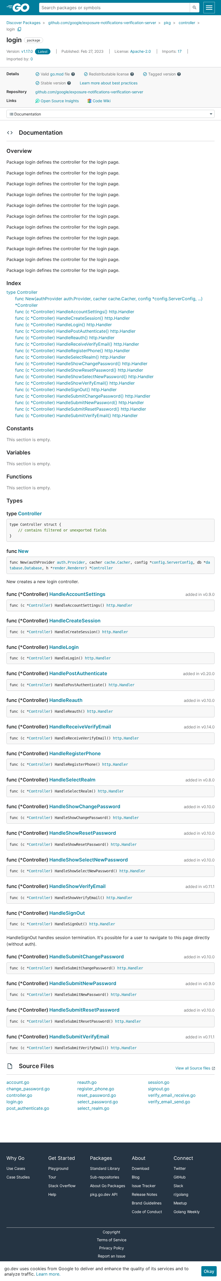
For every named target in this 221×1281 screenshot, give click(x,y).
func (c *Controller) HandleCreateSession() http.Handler (72, 318)
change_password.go (28, 1088)
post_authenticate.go (27, 1108)
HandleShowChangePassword (84, 806)
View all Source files (192, 1068)
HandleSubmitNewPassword (82, 983)
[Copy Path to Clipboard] (19, 29)
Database (33, 568)
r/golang (181, 1194)
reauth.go (87, 1082)
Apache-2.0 (140, 51)
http (110, 605)
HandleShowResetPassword (82, 833)
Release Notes (144, 1194)
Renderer (76, 568)
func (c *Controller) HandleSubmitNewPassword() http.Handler (79, 402)
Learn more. (48, 1274)
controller (187, 22)
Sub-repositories (104, 1177)
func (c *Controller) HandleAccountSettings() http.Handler (74, 311)
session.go (159, 1082)
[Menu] (110, 114)
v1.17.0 (20, 51)
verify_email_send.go (169, 1101)
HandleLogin (64, 647)
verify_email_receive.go (172, 1095)
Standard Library (105, 1168)
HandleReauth (65, 700)
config (158, 562)
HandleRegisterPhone (75, 753)
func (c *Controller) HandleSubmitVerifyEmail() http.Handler (76, 415)
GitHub (180, 1177)
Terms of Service (111, 1239)
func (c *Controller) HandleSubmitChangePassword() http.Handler (82, 396)
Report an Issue (111, 1256)
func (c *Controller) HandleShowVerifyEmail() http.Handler (75, 383)
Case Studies (18, 1177)
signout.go (159, 1088)
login (10, 29)
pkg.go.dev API (104, 1194)
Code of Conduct (147, 1211)
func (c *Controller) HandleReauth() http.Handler (65, 337)
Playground (58, 1168)
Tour (52, 1177)
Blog (136, 1177)
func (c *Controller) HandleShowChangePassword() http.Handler (81, 363)
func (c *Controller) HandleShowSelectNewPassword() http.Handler (84, 376)
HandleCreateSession (75, 620)
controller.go (19, 1095)
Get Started (61, 1158)
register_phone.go (95, 1088)
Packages (101, 1158)
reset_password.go (96, 1095)
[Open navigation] (209, 7)
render (59, 568)
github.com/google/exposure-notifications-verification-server (102, 22)
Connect (183, 1158)
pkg (167, 22)
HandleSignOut (67, 913)
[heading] (22, 7)
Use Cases (15, 1168)
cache (109, 562)
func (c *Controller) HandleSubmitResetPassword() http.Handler (80, 409)
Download (140, 1168)
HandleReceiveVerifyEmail (80, 726)
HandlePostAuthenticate (78, 673)
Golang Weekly (187, 1211)
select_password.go (97, 1101)
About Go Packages (107, 1185)
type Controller (21, 292)
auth (61, 562)
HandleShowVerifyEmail (77, 886)
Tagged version (162, 74)
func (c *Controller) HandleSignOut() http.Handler (66, 389)
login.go (14, 1101)
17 (172, 51)
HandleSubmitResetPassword (84, 1010)
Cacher (123, 562)
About (139, 1158)
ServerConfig (180, 562)
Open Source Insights (59, 100)
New (23, 551)
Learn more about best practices (108, 83)
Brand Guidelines (146, 1203)
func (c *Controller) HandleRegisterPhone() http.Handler (72, 350)
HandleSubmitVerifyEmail (79, 1036)
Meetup (180, 1203)
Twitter (180, 1168)
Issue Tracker (144, 1185)
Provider (76, 562)
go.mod (57, 74)
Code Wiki (101, 100)
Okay (209, 1271)
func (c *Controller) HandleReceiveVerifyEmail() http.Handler (77, 344)
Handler (124, 605)
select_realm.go (93, 1108)
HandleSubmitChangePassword (86, 956)
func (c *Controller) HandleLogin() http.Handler (63, 324)
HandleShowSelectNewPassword (88, 860)
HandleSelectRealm (72, 780)
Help (52, 1194)
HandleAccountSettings (77, 594)
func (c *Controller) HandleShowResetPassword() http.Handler (79, 370)
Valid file (55, 74)
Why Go (15, 1158)
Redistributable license (109, 74)
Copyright (111, 1232)
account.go (17, 1082)
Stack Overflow (61, 1185)
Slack (178, 1185)
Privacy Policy (111, 1248)
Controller (30, 513)
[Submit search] (194, 7)
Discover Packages (23, 22)
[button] (37, 74)
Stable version (53, 83)
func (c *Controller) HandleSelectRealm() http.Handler (70, 357)
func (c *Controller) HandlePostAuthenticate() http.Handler (75, 331)
